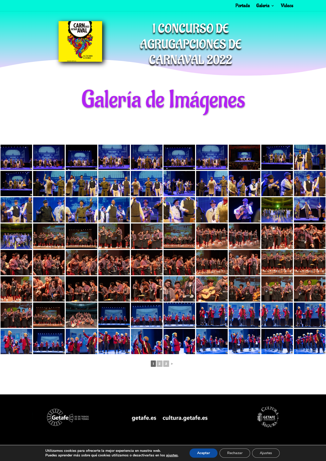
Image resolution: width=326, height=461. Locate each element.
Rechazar (234, 453)
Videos (287, 6)
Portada (243, 6)
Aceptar (203, 453)
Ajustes (266, 453)
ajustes (172, 455)
